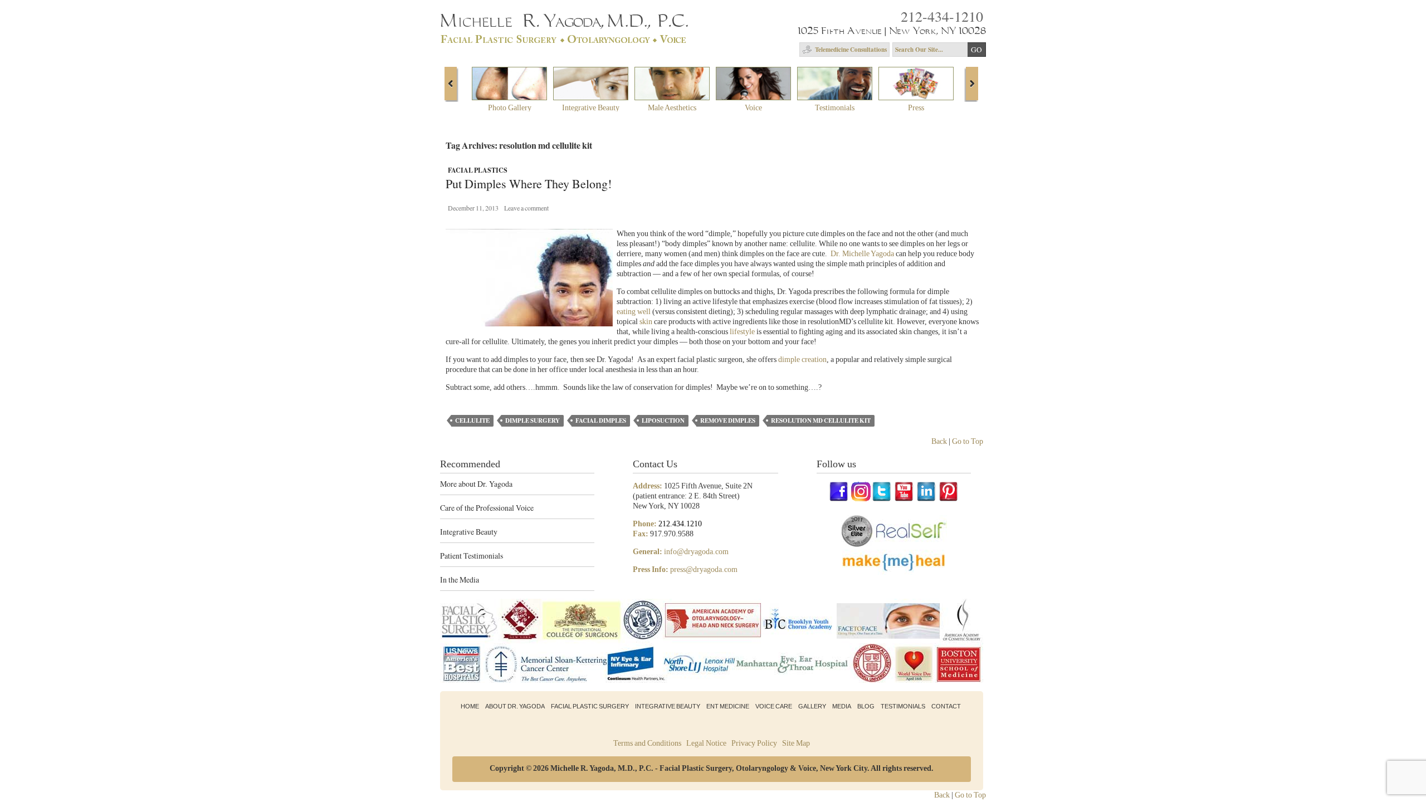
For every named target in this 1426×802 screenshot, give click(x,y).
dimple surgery (532, 420)
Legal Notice (706, 743)
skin (645, 321)
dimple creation (802, 359)
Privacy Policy (754, 743)
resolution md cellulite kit (821, 420)
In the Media (459, 579)
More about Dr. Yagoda (476, 483)
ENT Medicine (727, 706)
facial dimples (600, 420)
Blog (866, 706)
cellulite (472, 420)
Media (841, 706)
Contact (946, 706)
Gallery (812, 706)
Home (470, 706)
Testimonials (903, 706)
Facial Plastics (477, 170)
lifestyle (742, 331)
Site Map (796, 743)
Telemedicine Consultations (851, 49)
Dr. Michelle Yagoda (862, 254)
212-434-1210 (942, 16)
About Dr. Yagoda (515, 706)
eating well (634, 311)
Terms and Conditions (647, 743)
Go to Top (967, 441)
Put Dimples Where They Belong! (529, 184)
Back (939, 441)
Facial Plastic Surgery (590, 706)
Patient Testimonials (471, 555)
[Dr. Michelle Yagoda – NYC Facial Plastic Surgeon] (566, 39)
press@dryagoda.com (704, 569)
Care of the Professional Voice (487, 507)
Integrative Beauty (468, 531)
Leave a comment (526, 207)
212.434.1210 (680, 524)
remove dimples (727, 420)
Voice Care (773, 706)
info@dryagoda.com (696, 551)
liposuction (663, 420)
